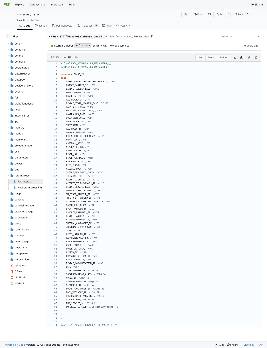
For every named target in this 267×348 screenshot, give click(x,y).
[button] (199, 14)
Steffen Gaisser (63, 45)
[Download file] (235, 57)
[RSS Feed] (185, 14)
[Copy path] (152, 36)
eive (26, 14)
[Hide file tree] (8, 36)
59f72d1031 (83, 45)
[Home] (7, 4)
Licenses (249, 344)
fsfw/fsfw (34, 20)
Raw (201, 57)
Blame (211, 57)
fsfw (36, 14)
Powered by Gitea (14, 344)
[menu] (219, 344)
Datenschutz (37, 4)
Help (72, 4)
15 (209, 14)
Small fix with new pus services (110, 45)
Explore (19, 4)
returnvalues (124, 36)
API (261, 344)
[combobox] (240, 36)
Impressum (57, 4)
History (223, 57)
